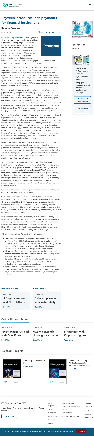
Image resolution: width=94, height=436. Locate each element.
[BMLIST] (82, 29)
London (88, 403)
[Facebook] (50, 32)
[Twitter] (52, 32)
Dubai (87, 410)
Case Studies (53, 416)
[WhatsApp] (60, 32)
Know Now (9, 416)
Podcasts (51, 420)
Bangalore (89, 417)
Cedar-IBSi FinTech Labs (70, 416)
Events (51, 423)
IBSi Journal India (82, 109)
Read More (7, 307)
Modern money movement (12, 37)
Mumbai (88, 414)
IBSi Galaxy (66, 413)
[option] (24, 374)
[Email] (56, 32)
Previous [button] (2, 374)
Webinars (52, 413)
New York (88, 407)
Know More (28, 366)
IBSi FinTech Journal (68, 403)
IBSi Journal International (82, 100)
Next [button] (92, 374)
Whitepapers (53, 409)
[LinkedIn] (46, 32)
